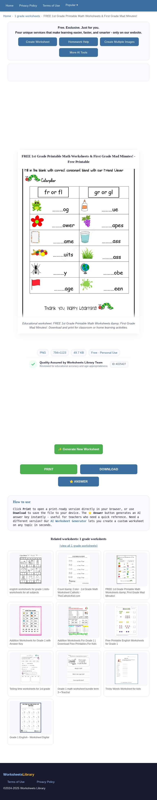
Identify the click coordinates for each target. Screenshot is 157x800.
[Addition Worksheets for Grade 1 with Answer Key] (30, 621)
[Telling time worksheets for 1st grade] (30, 669)
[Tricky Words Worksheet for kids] (126, 669)
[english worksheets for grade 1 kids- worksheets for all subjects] (30, 569)
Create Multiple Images (119, 41)
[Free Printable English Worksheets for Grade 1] (126, 621)
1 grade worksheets (27, 16)
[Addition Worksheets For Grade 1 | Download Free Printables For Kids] (78, 621)
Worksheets (18, 774)
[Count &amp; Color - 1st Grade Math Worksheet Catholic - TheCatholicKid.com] (78, 569)
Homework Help (78, 41)
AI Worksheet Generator (68, 521)
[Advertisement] (78, 113)
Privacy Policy (28, 5)
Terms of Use (51, 5)
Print (48, 469)
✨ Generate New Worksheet (78, 449)
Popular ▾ (72, 5)
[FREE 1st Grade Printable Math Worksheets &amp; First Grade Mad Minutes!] (126, 569)
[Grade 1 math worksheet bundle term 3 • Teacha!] (78, 669)
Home (9, 5)
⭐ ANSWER (79, 481)
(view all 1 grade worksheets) (79, 545)
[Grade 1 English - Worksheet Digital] (30, 717)
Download (109, 469)
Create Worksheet (37, 41)
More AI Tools (78, 52)
